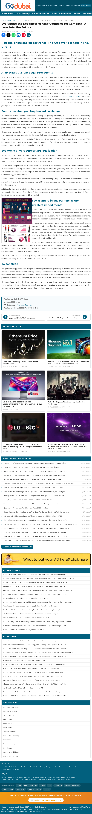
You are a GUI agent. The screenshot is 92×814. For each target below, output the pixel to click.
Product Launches (40, 13)
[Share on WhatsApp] (14, 35)
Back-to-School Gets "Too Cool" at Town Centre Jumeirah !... (26, 660)
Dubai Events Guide (68, 777)
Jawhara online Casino (71, 97)
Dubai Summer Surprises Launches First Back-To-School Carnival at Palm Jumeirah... (36, 512)
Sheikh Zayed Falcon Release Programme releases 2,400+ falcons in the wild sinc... (36, 471)
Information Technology (16, 20)
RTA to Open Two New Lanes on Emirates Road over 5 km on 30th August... (32, 668)
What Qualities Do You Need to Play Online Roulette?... (24, 630)
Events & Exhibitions (10, 752)
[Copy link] (29, 35)
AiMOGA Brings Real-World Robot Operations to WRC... (24, 688)
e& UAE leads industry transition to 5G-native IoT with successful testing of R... (33, 479)
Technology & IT (9, 715)
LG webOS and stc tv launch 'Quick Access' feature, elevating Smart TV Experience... (35, 582)
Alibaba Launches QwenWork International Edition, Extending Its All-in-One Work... (34, 684)
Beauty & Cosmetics (11, 707)
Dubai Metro (63, 767)
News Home (7, 13)
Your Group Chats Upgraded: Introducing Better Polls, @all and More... (30, 606)
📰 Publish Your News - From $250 (46, 800)
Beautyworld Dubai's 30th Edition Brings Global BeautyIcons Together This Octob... (36, 496)
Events (61, 6)
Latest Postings (22, 13)
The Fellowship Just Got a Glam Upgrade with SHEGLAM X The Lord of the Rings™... (35, 520)
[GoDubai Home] (18, 5)
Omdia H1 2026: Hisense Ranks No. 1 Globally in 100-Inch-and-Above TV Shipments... (35, 574)
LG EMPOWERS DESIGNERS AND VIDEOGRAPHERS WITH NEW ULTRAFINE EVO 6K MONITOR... (40, 524)
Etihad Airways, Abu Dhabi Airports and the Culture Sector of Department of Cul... (34, 664)
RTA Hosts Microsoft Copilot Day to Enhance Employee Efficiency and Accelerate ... (36, 532)
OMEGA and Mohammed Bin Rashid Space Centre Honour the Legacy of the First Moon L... (38, 602)
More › (86, 570)
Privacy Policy (45, 767)
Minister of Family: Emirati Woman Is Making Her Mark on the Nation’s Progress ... (33, 692)
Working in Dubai (38, 777)
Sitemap (16, 769)
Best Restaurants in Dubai (47, 780)
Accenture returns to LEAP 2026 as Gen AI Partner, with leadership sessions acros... (34, 586)
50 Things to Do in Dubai (28, 780)
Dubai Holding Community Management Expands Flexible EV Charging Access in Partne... (37, 622)
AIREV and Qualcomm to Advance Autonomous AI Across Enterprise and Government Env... (38, 590)
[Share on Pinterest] (24, 35)
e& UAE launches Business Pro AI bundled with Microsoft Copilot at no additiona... (35, 475)
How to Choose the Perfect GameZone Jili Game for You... (25, 598)
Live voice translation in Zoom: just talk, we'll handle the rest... (26, 618)
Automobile (7, 719)
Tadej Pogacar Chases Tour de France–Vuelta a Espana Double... (28, 500)
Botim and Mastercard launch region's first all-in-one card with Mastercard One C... (35, 594)
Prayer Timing (6, 769)
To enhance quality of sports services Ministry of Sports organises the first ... (32, 504)
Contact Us (27, 767)
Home (39, 6)
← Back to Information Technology (17, 547)
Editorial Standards (15, 767)
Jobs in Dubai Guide (64, 780)
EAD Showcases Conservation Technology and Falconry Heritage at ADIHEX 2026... (35, 645)
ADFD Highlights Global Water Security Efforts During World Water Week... (31, 680)
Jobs (68, 6)
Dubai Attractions (75, 767)
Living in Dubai (6, 777)
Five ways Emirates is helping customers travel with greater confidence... (32, 467)
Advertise (54, 767)
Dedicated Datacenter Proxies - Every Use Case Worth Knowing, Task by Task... (33, 610)
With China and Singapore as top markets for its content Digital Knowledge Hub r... (35, 626)
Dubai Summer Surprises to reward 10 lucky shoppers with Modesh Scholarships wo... (37, 528)
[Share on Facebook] (3, 35)
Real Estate (7, 728)
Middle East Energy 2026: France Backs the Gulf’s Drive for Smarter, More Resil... (33, 672)
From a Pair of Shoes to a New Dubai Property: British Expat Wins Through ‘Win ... (35, 463)
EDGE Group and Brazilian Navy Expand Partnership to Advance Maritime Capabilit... (35, 649)
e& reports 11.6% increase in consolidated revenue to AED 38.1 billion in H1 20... (33, 516)
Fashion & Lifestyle (10, 711)
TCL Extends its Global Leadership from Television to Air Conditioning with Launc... (34, 614)
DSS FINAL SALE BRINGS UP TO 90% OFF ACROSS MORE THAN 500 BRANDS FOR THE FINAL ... (40, 483)
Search (77, 13)
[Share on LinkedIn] (19, 35)
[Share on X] (8, 35)
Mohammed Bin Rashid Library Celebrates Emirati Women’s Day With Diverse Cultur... (36, 656)
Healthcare (7, 748)
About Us (4, 767)
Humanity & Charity (10, 756)
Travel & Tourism (9, 732)
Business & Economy (11, 736)
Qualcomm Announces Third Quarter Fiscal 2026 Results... (26, 508)
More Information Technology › (74, 326)
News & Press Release (72, 785)
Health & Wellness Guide (9, 780)
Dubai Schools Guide (52, 777)
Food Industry (8, 723)
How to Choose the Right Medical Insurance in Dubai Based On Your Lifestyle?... (34, 488)
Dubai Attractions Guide (21, 777)
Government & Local (11, 744)
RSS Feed (36, 767)
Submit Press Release (62, 13)
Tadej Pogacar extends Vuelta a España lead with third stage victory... (30, 641)
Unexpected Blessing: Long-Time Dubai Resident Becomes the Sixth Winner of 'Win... (37, 536)
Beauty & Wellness (49, 6)
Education (75, 6)
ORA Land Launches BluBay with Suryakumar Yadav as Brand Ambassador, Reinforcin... (37, 540)
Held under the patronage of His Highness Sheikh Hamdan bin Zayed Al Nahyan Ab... (36, 492)
